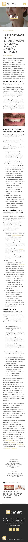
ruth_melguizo (8, 55)
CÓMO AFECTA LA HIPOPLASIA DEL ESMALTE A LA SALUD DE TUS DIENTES (7, 494)
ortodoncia (22, 265)
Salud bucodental (8, 31)
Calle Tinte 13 (9, 440)
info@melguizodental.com (14, 525)
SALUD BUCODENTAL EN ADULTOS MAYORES (18, 494)
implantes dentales (16, 235)
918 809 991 (11, 442)
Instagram (7, 448)
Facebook (14, 448)
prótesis (21, 249)
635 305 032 (20, 444)
